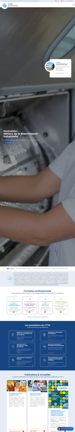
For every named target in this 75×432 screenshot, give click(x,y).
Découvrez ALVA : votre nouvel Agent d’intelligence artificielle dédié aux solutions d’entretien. (51, 268)
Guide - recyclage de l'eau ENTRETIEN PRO (22, 268)
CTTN (13, 4)
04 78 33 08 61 (60, 69)
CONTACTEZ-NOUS (60, 73)
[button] (34, 264)
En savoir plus (8, 143)
